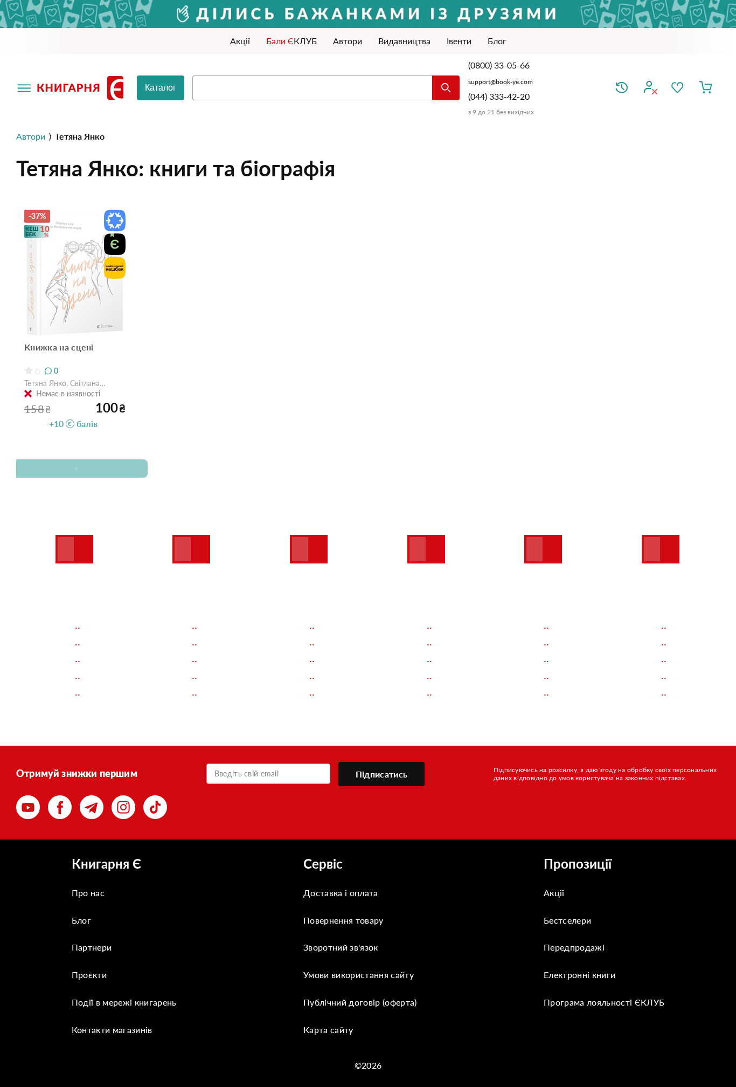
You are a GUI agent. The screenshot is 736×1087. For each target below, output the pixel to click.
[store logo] (82, 88)
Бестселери (567, 920)
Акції (554, 893)
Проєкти (89, 974)
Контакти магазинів (112, 1029)
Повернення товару (343, 920)
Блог (81, 920)
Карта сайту (328, 1029)
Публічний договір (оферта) (359, 1002)
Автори (30, 136)
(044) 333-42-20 (499, 96)
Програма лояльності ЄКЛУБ (604, 1002)
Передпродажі (574, 947)
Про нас (88, 893)
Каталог (160, 87)
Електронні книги (579, 974)
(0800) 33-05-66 (500, 65)
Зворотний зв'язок (340, 947)
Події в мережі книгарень (124, 1002)
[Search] (446, 87)
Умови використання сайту (358, 974)
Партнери (92, 947)
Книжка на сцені (59, 347)
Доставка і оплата (340, 893)
